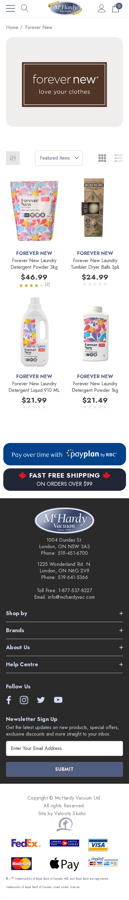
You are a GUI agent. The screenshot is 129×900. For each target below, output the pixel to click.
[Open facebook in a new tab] (7, 700)
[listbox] (59, 158)
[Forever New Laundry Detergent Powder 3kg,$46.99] (34, 210)
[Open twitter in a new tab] (40, 700)
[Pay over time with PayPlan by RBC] (64, 454)
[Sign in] (102, 8)
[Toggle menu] (10, 8)
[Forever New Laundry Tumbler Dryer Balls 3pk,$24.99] (95, 210)
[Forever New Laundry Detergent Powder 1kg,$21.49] (95, 332)
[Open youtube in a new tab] (58, 700)
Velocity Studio (70, 813)
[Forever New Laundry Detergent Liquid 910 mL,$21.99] (34, 332)
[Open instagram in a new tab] (23, 700)
